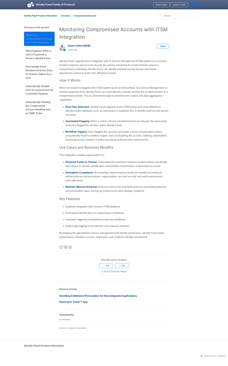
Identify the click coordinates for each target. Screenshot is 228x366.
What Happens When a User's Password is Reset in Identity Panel (38, 55)
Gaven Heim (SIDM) (79, 45)
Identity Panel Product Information (40, 16)
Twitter (66, 247)
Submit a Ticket (179, 5)
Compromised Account (85, 16)
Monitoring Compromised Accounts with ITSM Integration (39, 39)
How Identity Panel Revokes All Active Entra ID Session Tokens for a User (39, 72)
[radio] (106, 265)
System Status (161, 5)
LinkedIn (70, 247)
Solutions (65, 16)
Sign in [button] (195, 5)
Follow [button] (162, 46)
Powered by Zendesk (215, 355)
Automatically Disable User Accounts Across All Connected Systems (39, 90)
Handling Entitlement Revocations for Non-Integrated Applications (98, 296)
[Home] (30, 4)
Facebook (61, 247)
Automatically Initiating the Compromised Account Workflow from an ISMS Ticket (38, 108)
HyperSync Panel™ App (73, 302)
